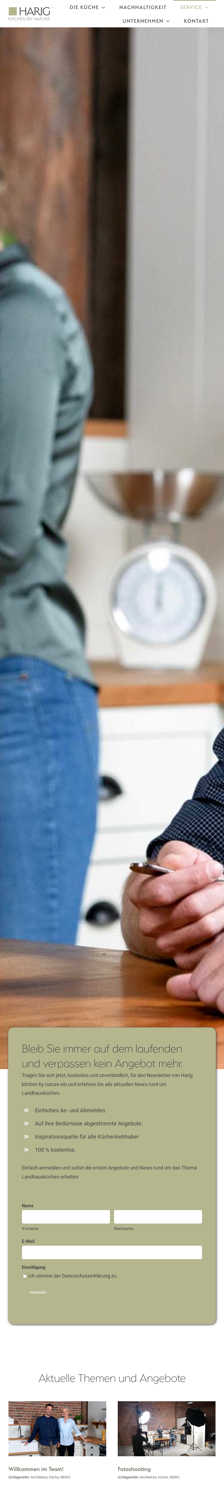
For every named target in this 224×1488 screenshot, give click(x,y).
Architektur (39, 1477)
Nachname (124, 1228)
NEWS (65, 1477)
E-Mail (28, 1241)
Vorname (30, 1228)
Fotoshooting (134, 1469)
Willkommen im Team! (36, 1469)
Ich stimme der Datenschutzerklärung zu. (73, 1276)
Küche (54, 1477)
